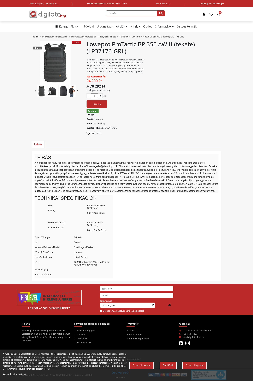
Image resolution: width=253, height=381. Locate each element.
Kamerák (81, 334)
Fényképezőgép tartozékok (54, 36)
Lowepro (98, 119)
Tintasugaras (135, 334)
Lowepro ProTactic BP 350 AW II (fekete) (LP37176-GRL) (158, 36)
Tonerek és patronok (138, 338)
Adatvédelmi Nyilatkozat (129, 310)
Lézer (131, 330)
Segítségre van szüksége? (212, 3)
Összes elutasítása (142, 365)
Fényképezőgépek (85, 330)
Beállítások (168, 365)
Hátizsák (124, 36)
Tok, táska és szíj (108, 36)
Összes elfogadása (195, 365)
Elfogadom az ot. (123, 310)
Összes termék (187, 26)
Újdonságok (105, 26)
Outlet (147, 26)
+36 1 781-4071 (163, 3)
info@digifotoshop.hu (193, 337)
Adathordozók (83, 342)
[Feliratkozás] (169, 305)
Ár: (88, 86)
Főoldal (89, 26)
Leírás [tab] (38, 144)
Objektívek (81, 338)
